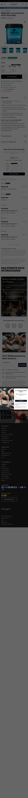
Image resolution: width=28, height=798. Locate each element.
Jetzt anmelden (21, 400)
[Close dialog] (27, 389)
